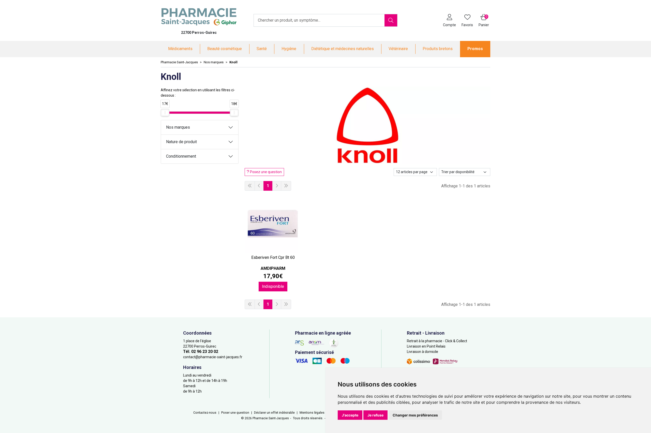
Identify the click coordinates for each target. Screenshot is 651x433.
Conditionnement (181, 156)
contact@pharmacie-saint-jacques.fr (212, 357)
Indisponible (273, 286)
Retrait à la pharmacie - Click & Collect (437, 341)
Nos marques (178, 127)
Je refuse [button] (375, 415)
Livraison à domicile (422, 352)
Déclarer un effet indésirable (274, 412)
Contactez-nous (204, 412)
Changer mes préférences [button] (415, 415)
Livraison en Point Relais (426, 346)
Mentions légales (312, 412)
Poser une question (235, 412)
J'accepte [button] (350, 415)
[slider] (165, 112)
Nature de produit (181, 141)
